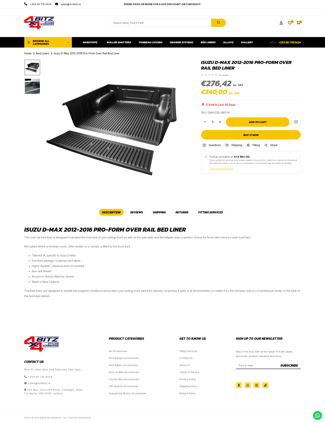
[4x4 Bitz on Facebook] (239, 385)
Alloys (228, 42)
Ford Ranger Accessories (124, 357)
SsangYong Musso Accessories (127, 393)
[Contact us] (317, 415)
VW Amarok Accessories (123, 386)
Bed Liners (208, 42)
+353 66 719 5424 (40, 4)
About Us (184, 365)
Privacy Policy (187, 379)
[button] (209, 75)
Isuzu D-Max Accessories (124, 372)
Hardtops (90, 42)
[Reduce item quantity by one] (205, 122)
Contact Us (186, 357)
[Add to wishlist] (296, 122)
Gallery (247, 42)
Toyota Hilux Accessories (124, 379)
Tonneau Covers (150, 42)
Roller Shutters (119, 42)
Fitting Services (188, 350)
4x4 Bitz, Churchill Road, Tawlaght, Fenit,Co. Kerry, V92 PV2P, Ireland (53, 391)
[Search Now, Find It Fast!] (218, 23)
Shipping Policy (188, 386)
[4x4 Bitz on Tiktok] (265, 385)
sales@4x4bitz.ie (70, 4)
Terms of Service (189, 372)
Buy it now (251, 135)
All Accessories (118, 350)
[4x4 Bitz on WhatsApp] (248, 385)
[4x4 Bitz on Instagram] (257, 385)
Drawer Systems (181, 42)
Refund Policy (187, 393)
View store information (221, 169)
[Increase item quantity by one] (220, 122)
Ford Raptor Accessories (123, 365)
